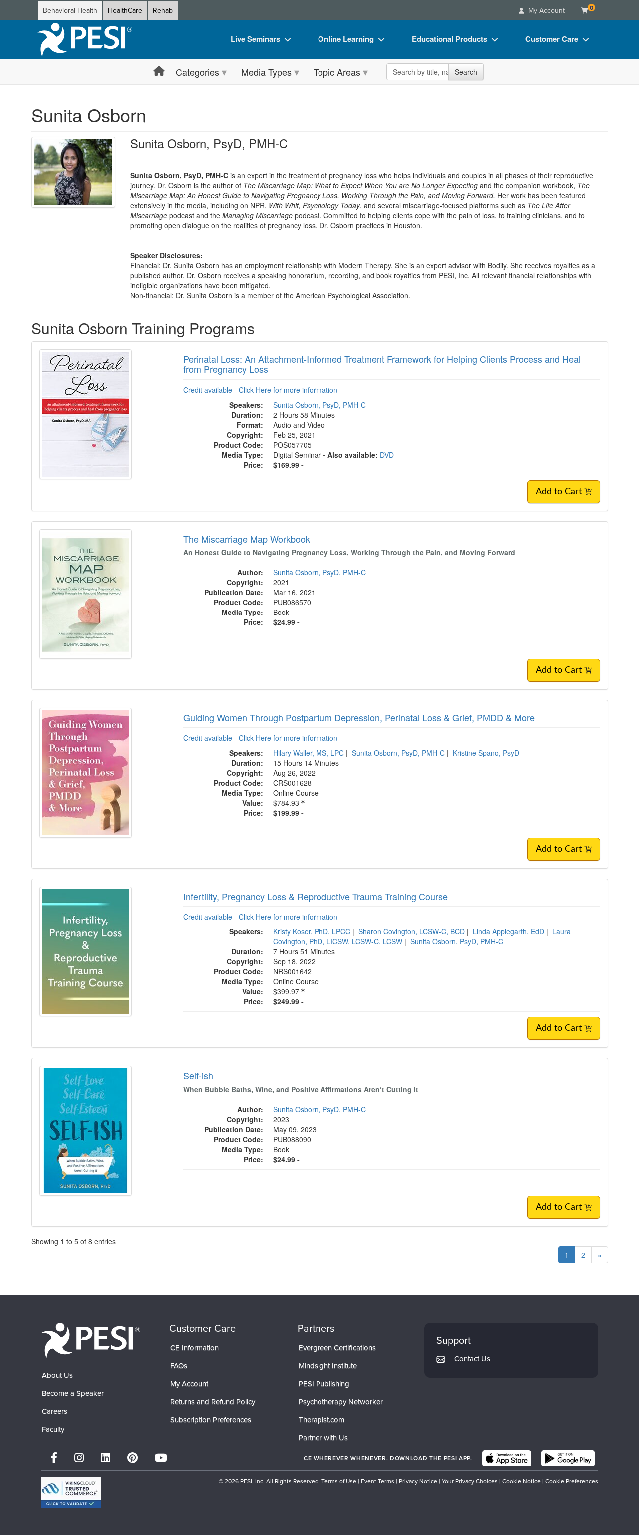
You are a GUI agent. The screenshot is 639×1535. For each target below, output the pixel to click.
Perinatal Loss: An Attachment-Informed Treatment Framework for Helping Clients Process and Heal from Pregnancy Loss (382, 363)
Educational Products (449, 38)
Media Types (266, 71)
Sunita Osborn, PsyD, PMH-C (319, 405)
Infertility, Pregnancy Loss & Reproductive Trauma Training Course (315, 896)
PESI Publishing (324, 1383)
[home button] (159, 71)
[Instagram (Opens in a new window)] (79, 1458)
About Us (57, 1375)
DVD (387, 455)
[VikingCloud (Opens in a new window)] (71, 1492)
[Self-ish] (85, 1130)
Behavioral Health (70, 10)
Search (466, 72)
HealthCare (125, 10)
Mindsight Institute (328, 1365)
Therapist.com (321, 1419)
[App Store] (506, 1458)
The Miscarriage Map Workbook (246, 538)
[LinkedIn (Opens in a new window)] (105, 1458)
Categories (197, 71)
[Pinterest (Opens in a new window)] (132, 1458)
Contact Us (472, 1358)
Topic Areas (337, 71)
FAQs (178, 1365)
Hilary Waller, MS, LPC (308, 753)
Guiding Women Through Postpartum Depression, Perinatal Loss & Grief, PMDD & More (359, 717)
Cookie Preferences (571, 1481)
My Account (189, 1383)
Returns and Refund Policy (212, 1401)
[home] (84, 40)
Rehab (163, 10)
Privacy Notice (418, 1481)
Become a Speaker (73, 1393)
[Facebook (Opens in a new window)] (54, 1458)
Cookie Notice (521, 1481)
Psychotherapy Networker (341, 1401)
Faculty (53, 1429)
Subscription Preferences (210, 1419)
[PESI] (91, 1340)
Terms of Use (338, 1481)
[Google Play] (568, 1458)
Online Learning (346, 38)
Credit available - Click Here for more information (260, 390)
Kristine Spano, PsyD (486, 753)
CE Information (194, 1347)
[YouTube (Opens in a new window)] (161, 1458)
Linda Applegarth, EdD (508, 931)
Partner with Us (323, 1437)
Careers (54, 1411)
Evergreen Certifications (337, 1347)
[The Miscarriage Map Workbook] (85, 593)
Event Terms (377, 1481)
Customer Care (551, 38)
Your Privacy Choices (470, 1481)
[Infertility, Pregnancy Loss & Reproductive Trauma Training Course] (85, 950)
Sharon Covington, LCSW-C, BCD (411, 931)
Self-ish (198, 1075)
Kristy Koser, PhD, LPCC (311, 931)
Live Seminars (255, 38)
